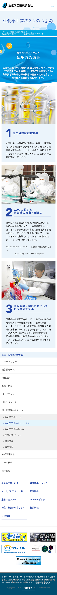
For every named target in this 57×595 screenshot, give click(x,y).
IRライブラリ (8, 394)
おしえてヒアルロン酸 (12, 491)
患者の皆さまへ (9, 499)
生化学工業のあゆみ (14, 429)
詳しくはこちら (42, 583)
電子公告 (6, 470)
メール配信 (7, 462)
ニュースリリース (10, 361)
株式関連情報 (8, 454)
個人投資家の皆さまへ (10, 34)
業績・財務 (7, 385)
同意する (28, 588)
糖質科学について (38, 483)
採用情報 (34, 507)
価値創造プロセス (13, 435)
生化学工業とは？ (13, 417)
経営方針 (6, 377)
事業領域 (9, 447)
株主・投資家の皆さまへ (19, 32)
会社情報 (6, 515)
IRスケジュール (9, 402)
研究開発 (9, 441)
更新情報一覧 (8, 369)
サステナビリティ (38, 499)
